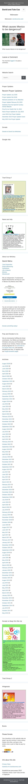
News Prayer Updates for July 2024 (13, 111)
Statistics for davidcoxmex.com (11, 766)
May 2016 (5, 560)
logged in (13, 61)
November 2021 (7, 462)
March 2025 (5, 389)
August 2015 (6, 580)
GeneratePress (14, 781)
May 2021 (5, 477)
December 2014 (7, 598)
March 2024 (5, 414)
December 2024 (7, 396)
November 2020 (7, 492)
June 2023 (5, 434)
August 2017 (6, 527)
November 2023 (7, 421)
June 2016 (5, 557)
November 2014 (7, 600)
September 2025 (7, 381)
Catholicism (5, 268)
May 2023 (5, 436)
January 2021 (6, 487)
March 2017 (5, 537)
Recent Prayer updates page (11, 2)
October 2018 (6, 522)
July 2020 (5, 499)
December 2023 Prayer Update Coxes (13, 116)
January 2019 (6, 515)
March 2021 (5, 482)
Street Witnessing (7, 266)
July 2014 (5, 608)
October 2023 (6, 424)
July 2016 (5, 555)
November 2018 (7, 520)
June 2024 (5, 406)
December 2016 (7, 545)
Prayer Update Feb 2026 (9, 97)
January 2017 (6, 542)
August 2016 (6, 552)
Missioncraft (6, 274)
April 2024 (5, 411)
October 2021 (6, 464)
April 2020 (5, 504)
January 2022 (6, 457)
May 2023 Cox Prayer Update (11, 119)
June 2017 (5, 530)
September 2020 (7, 497)
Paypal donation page (11, 351)
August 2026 (6, 363)
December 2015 (7, 572)
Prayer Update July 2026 (9, 94)
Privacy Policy (6, 764)
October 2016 (6, 547)
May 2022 (5, 452)
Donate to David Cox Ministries (11, 131)
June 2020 (5, 502)
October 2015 (6, 578)
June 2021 (5, 474)
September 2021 (7, 467)
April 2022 (5, 454)
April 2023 (5, 439)
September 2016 (7, 550)
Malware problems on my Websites (12, 99)
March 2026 (5, 376)
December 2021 (7, 459)
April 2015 (5, 590)
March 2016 (5, 565)
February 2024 (6, 416)
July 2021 (5, 472)
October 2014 (6, 603)
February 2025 (6, 391)
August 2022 (6, 449)
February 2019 (6, 512)
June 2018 (5, 525)
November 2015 (7, 575)
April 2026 (5, 373)
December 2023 (7, 419)
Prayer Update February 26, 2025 (12, 102)
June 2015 (5, 585)
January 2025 (6, 394)
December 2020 (7, 489)
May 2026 (5, 371)
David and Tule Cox (11, 9)
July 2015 (5, 583)
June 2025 (5, 386)
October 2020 (6, 494)
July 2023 (5, 431)
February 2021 (6, 484)
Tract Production (7, 264)
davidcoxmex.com (17, 19)
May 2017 (5, 532)
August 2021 (6, 469)
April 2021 (5, 479)
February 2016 (6, 567)
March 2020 (5, 507)
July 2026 (5, 366)
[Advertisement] (14, 157)
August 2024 (6, 401)
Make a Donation (16, 4)
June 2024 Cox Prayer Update (11, 114)
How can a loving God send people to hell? (13, 703)
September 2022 (7, 447)
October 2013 (6, 610)
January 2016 (6, 570)
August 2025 (6, 384)
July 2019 (5, 509)
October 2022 (6, 444)
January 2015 (6, 595)
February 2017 (6, 540)
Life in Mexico (6, 270)
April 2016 (5, 562)
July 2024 (5, 404)
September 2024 (7, 399)
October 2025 (6, 378)
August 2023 (6, 429)
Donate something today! (9, 326)
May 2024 (5, 409)
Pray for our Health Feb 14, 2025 (12, 109)
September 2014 (7, 605)
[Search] (24, 77)
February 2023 (6, 441)
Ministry (4, 272)
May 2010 (5, 613)
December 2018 (7, 517)
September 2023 (7, 426)
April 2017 (5, 535)
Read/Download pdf (9, 209)
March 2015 (5, 593)
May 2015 (5, 588)
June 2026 (5, 368)
